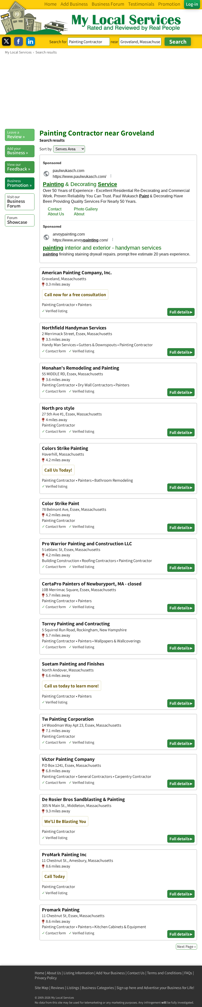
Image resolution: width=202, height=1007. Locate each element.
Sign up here (126, 987)
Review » (16, 134)
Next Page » (186, 946)
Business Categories (98, 987)
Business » (17, 151)
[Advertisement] (101, 91)
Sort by (45, 149)
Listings (73, 987)
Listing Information (79, 973)
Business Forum (16, 201)
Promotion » (19, 183)
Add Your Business (110, 973)
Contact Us (136, 973)
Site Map (42, 987)
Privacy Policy (46, 977)
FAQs (188, 973)
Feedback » (18, 167)
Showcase (17, 220)
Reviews (57, 987)
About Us (54, 973)
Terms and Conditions (164, 973)
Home (39, 973)
